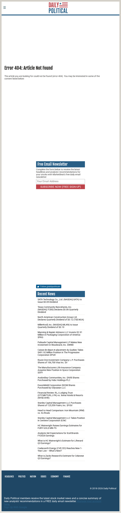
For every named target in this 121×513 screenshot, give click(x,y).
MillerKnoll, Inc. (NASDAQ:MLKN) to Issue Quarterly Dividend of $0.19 (58, 325)
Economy (55, 476)
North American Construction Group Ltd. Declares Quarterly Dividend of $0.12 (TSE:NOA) (61, 318)
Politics (21, 476)
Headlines (9, 476)
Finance (66, 476)
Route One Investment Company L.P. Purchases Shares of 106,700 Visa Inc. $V (61, 361)
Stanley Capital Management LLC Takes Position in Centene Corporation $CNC (61, 419)
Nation (33, 476)
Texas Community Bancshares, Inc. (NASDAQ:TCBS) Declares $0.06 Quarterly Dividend (58, 309)
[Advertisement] (60, 39)
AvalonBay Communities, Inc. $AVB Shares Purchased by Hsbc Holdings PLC (58, 378)
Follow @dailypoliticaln (50, 286)
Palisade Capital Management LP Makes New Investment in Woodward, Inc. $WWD (60, 343)
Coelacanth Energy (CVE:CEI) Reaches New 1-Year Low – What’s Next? (60, 449)
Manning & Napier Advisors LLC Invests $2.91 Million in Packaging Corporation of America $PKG (60, 335)
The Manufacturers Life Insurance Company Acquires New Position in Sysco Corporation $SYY (59, 370)
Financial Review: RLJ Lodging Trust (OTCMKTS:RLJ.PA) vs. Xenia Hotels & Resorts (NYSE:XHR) (60, 395)
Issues (43, 476)
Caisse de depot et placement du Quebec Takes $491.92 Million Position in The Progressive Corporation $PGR (60, 352)
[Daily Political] (24, 17)
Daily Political (109, 488)
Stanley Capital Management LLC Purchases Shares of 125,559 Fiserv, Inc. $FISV (59, 404)
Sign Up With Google (15, 507)
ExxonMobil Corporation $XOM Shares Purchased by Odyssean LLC (56, 386)
